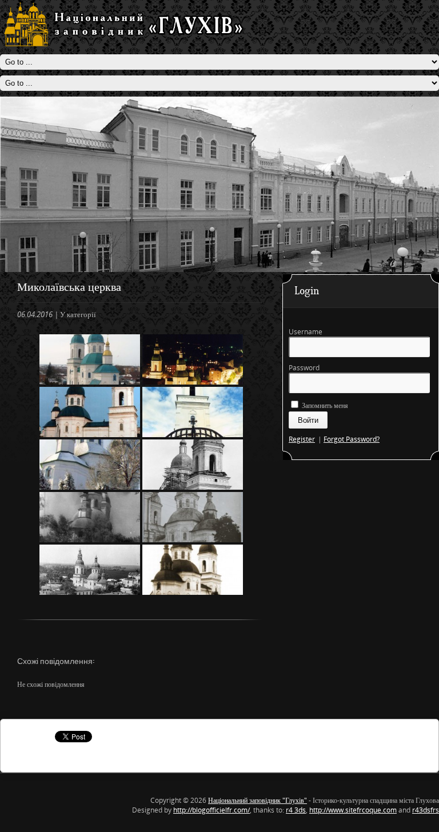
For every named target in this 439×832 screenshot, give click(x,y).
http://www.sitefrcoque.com (353, 810)
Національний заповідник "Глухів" (257, 800)
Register (302, 439)
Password (304, 368)
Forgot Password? (352, 439)
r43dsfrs (425, 810)
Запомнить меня (324, 405)
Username (305, 332)
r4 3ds (296, 810)
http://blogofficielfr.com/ (211, 810)
